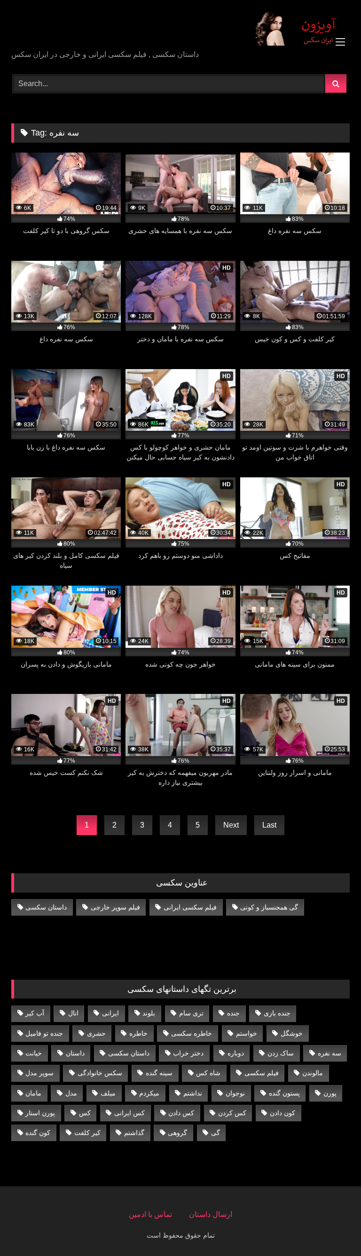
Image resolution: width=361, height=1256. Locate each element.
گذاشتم (134, 1132)
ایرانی (110, 1013)
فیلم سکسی (261, 1073)
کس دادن (181, 1113)
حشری (96, 1033)
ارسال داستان (210, 1214)
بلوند (148, 1013)
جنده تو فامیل (44, 1033)
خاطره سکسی (191, 1033)
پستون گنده (284, 1093)
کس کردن (232, 1113)
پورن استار (40, 1113)
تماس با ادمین (150, 1214)
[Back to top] (332, 1228)
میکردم (149, 1093)
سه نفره (329, 1053)
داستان (75, 1053)
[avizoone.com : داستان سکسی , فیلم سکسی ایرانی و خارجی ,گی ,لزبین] (180, 28)
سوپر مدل (39, 1073)
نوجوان (235, 1093)
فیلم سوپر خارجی (115, 907)
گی (215, 1132)
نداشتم (192, 1093)
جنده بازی (277, 1013)
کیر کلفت (87, 1132)
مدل (71, 1093)
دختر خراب (188, 1053)
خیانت (33, 1053)
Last (269, 825)
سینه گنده (159, 1073)
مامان (33, 1093)
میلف (108, 1093)
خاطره (138, 1033)
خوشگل (292, 1033)
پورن (330, 1093)
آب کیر (34, 1013)
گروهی (177, 1132)
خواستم (246, 1033)
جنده (233, 1013)
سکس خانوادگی (100, 1073)
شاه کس (208, 1073)
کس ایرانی (129, 1113)
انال (73, 1013)
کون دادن (282, 1113)
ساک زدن (280, 1053)
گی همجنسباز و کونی (269, 907)
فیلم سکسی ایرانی (190, 907)
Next (231, 825)
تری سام (191, 1013)
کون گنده (37, 1132)
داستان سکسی (46, 907)
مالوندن (312, 1073)
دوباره (236, 1053)
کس (85, 1113)
